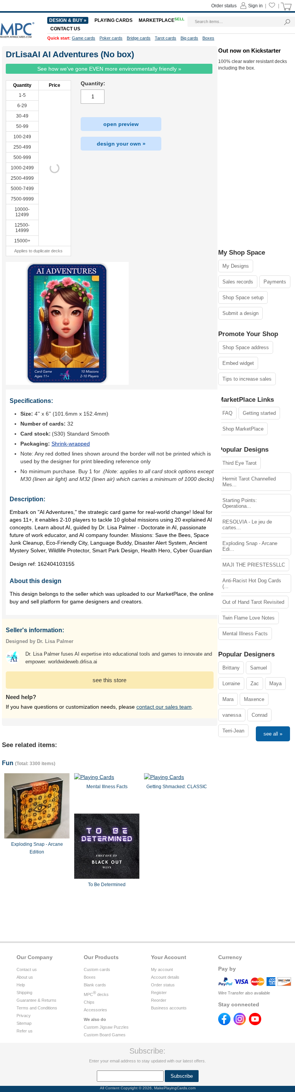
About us (25, 977)
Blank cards (95, 985)
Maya (275, 683)
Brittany (231, 668)
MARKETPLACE (161, 20)
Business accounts (169, 1008)
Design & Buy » (67, 20)
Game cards (83, 38)
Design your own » (121, 144)
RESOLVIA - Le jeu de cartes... (247, 524)
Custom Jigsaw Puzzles (106, 1027)
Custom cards (97, 969)
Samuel (258, 668)
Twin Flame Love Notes (248, 618)
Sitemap (24, 1023)
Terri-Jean (233, 731)
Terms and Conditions (37, 1008)
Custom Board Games (105, 1034)
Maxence (254, 699)
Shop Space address (245, 347)
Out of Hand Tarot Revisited (253, 602)
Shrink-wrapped (70, 444)
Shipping (24, 992)
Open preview (121, 124)
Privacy (24, 1015)
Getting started (259, 413)
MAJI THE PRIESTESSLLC (253, 565)
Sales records (237, 282)
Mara (228, 699)
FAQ (227, 413)
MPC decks (96, 994)
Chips (89, 1002)
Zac (254, 683)
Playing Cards (113, 20)
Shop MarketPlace (243, 429)
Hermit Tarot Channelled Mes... (249, 481)
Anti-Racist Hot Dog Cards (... (251, 583)
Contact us (27, 969)
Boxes (90, 977)
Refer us (25, 1031)
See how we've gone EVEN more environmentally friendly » (109, 69)
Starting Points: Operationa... (239, 503)
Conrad (259, 715)
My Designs (235, 266)
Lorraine (231, 683)
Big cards (189, 38)
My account (162, 969)
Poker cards (111, 38)
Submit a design (240, 313)
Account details (165, 977)
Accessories (95, 1009)
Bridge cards (139, 38)
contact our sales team (164, 707)
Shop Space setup (243, 297)
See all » (273, 734)
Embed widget (238, 363)
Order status (163, 985)
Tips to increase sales (247, 379)
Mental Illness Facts (245, 633)
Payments (275, 282)
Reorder (158, 1000)
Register (159, 992)
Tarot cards (165, 38)
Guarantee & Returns (36, 1000)
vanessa (231, 715)
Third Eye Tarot (239, 463)
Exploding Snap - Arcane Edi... (249, 546)
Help (21, 985)
